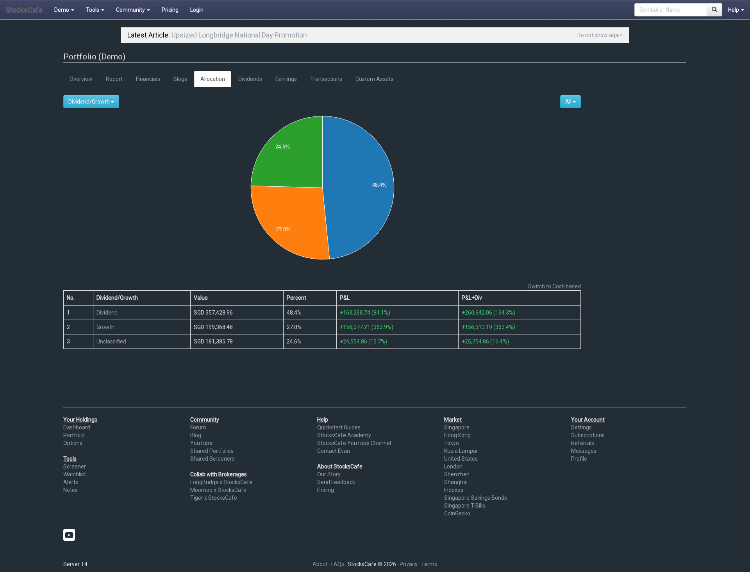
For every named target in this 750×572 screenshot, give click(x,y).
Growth (105, 327)
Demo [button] (62, 10)
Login (197, 10)
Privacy (409, 564)
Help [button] (734, 10)
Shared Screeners (212, 459)
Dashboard (76, 427)
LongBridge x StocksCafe (221, 482)
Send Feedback (336, 482)
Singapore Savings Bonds (475, 498)
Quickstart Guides (339, 427)
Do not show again (600, 35)
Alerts (70, 482)
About (320, 564)
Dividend (107, 312)
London (453, 466)
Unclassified (111, 341)
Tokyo (451, 443)
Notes (70, 490)
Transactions (326, 79)
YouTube (201, 443)
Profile (579, 459)
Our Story (329, 474)
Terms (429, 564)
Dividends (250, 79)
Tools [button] (93, 10)
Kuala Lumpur (461, 451)
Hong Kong (457, 435)
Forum (198, 427)
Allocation (212, 79)
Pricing (170, 10)
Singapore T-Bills (464, 505)
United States (461, 459)
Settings (581, 427)
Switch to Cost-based (554, 286)
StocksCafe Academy (344, 435)
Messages (583, 451)
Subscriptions (588, 435)
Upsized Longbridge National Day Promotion (239, 35)
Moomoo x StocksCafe (218, 490)
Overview (81, 79)
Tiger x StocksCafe (213, 498)
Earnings (286, 79)
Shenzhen (457, 474)
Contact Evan (333, 451)
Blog (195, 435)
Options (72, 443)
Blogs (180, 79)
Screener (74, 466)
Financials (148, 79)
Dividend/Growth (89, 101)
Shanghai (456, 482)
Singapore (457, 427)
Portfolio (74, 435)
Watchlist (74, 474)
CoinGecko (457, 513)
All (569, 101)
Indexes (453, 490)
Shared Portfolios (212, 451)
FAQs (337, 564)
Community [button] (131, 10)
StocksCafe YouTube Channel (354, 443)
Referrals (582, 443)
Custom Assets (374, 79)
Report (114, 79)
